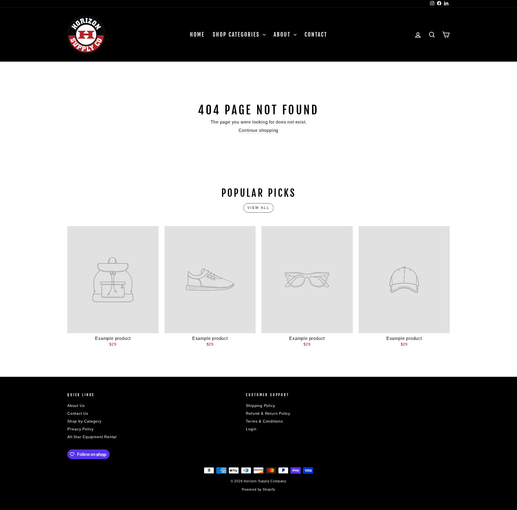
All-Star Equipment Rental (92, 437)
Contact (316, 34)
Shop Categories (237, 34)
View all (258, 208)
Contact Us (77, 413)
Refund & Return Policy (268, 413)
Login (251, 429)
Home (197, 34)
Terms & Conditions (264, 421)
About (283, 34)
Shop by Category (84, 421)
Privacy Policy (80, 429)
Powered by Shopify (258, 489)
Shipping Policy (260, 406)
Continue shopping (259, 130)
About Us (76, 406)
